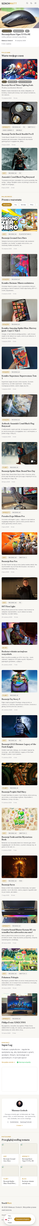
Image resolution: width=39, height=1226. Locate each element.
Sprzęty (23, 204)
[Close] (33, 1219)
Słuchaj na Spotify (25, 1062)
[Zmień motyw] (31, 3)
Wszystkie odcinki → (8, 1062)
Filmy (31, 204)
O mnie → (20, 1125)
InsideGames (14, 1122)
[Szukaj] (27, 3)
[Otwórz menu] (35, 3)
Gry (15, 204)
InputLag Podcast (26, 1122)
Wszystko (6, 204)
